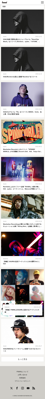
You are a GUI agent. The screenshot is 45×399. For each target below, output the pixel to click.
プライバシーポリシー (22, 381)
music (4, 36)
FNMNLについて (22, 372)
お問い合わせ (22, 375)
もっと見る (22, 359)
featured (5, 258)
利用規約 (22, 378)
